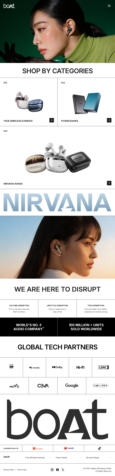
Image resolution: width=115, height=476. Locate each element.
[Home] (9, 6)
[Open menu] (109, 6)
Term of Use (21, 470)
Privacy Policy (9, 470)
